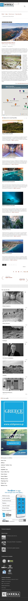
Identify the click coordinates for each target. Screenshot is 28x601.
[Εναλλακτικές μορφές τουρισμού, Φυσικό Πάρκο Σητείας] (4, 549)
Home (3, 14)
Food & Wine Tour (5, 471)
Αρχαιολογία (10, 46)
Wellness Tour (4, 485)
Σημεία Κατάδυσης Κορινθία (8, 205)
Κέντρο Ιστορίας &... (7, 306)
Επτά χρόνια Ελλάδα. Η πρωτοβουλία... (14, 541)
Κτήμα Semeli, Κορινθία (7, 133)
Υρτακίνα (4, 375)
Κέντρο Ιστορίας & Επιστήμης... (9, 157)
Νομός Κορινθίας (18, 14)
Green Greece (4, 474)
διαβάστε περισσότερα (14, 140)
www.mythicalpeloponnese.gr (23, 83)
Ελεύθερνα (5, 340)
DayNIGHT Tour (4, 469)
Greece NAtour (4, 476)
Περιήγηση (4, 46)
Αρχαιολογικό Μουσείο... (8, 392)
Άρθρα (6, 14)
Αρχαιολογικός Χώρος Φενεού (8, 42)
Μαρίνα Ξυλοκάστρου (7, 253)
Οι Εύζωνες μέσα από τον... (12, 535)
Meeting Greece (4, 478)
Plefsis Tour (3, 483)
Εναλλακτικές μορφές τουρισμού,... (13, 547)
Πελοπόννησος (11, 14)
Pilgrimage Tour (4, 480)
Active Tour (3, 460)
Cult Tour (3, 467)
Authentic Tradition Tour (6, 465)
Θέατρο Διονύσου (6, 323)
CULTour (10, 22)
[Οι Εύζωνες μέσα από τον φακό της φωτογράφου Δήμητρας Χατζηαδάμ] (4, 537)
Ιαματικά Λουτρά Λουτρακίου (8, 181)
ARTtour (3, 462)
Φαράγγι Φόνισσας (6, 229)
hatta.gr (4, 587)
